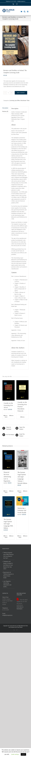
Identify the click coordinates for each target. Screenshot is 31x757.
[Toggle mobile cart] (21, 11)
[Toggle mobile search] (24, 11)
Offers (18, 100)
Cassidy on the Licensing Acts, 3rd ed (8, 405)
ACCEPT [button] (23, 754)
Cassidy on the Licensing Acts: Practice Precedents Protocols (22, 406)
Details (12, 415)
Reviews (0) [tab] (5, 111)
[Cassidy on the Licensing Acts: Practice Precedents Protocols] (22, 390)
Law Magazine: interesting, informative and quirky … (7, 583)
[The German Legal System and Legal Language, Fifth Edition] (8, 506)
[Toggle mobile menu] (28, 11)
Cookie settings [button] (15, 754)
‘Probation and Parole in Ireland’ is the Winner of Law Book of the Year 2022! (8, 565)
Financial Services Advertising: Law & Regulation (7, 476)
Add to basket (21, 92)
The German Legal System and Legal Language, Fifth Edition (8, 523)
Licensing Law (13, 100)
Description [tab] (5, 108)
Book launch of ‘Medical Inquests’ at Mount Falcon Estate (8, 575)
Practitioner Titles (25, 100)
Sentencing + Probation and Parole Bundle (22, 510)
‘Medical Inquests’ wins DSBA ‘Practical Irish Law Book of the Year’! (8, 555)
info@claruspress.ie (21, 1)
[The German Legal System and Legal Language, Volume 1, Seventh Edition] (22, 460)
